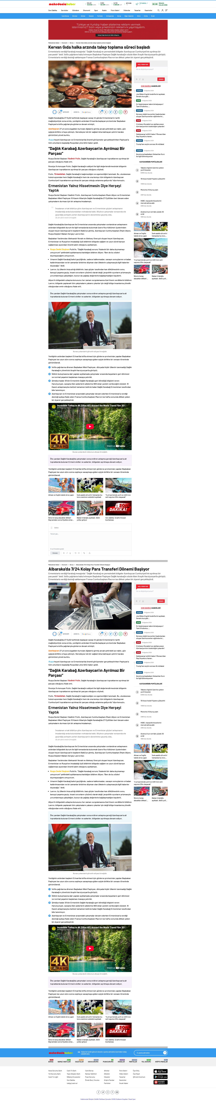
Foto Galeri (115, 10)
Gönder (55, 553)
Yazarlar (137, 10)
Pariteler (100, 16)
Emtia (146, 16)
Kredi (152, 16)
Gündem (75, 10)
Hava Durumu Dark (55, 1071)
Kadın (104, 10)
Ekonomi (86, 10)
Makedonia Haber (53, 43)
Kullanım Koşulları (122, 1099)
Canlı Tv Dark (71, 1071)
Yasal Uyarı (132, 1099)
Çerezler (108, 1099)
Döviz (139, 16)
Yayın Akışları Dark (73, 1074)
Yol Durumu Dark (54, 1074)
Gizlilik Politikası (99, 1099)
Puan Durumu (108, 1061)
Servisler (64, 10)
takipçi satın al (72, 1083)
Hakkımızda (84, 1099)
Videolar (127, 10)
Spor (96, 10)
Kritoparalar (110, 16)
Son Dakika (52, 10)
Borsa (119, 16)
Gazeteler (148, 10)
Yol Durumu (146, 1061)
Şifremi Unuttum (139, 1077)
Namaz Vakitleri (64, 1061)
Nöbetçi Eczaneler (73, 1077)
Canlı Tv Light (53, 1077)
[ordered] (75, 553)
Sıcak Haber (123, 1083)
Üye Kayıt (136, 1074)
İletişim (91, 1099)
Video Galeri (123, 1074)
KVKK (114, 1099)
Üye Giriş (136, 1071)
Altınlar (83, 16)
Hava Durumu (93, 1061)
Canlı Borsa (65, 16)
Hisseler (91, 16)
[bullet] (78, 553)
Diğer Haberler (129, 16)
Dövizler (74, 16)
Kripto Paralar (161, 1061)
